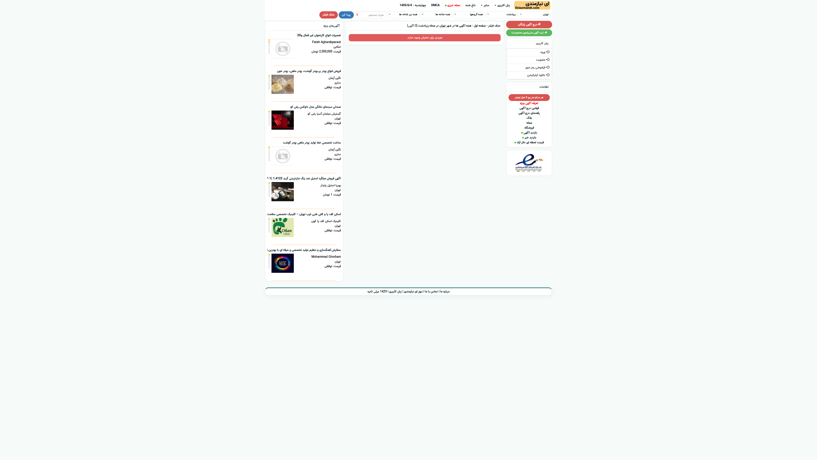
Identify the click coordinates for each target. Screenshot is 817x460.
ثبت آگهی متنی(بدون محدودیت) (527, 33)
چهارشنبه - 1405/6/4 (413, 5)
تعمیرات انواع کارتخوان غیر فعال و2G (319, 35)
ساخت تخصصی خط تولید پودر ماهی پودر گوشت (312, 142)
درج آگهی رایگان (527, 24)
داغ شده (471, 5)
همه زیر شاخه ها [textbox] (408, 14)
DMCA (435, 5)
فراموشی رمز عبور (535, 67)
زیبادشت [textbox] (511, 14)
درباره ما (445, 291)
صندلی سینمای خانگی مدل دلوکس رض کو (315, 107)
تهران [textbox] (545, 14)
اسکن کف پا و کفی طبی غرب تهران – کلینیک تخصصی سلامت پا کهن (300, 214)
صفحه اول (480, 25)
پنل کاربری (503, 5)
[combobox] (534, 14)
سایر (486, 5)
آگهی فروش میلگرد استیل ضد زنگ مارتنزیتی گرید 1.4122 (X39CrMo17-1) (296, 178)
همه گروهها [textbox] (476, 14)
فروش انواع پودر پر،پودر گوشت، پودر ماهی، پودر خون (309, 71)
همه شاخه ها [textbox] (443, 14)
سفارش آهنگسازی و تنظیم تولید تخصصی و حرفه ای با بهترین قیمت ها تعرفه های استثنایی (287, 250)
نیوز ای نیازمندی (413, 291)
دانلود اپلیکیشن (536, 75)
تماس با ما (431, 291)
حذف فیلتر (329, 14)
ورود (543, 52)
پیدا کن (346, 14)
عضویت (541, 60)
